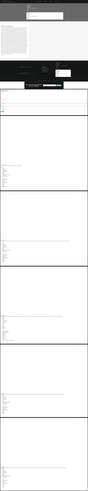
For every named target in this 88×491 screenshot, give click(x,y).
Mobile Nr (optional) (3, 99)
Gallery (28, 9)
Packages (28, 6)
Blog (27, 10)
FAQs (62, 78)
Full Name (2, 93)
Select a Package (3, 108)
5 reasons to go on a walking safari (7, 26)
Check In (2, 102)
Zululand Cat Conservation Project (32, 8)
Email (1, 96)
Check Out (2, 105)
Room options (29, 5)
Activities (28, 7)
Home (28, 4)
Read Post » (2, 55)
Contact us (58, 68)
